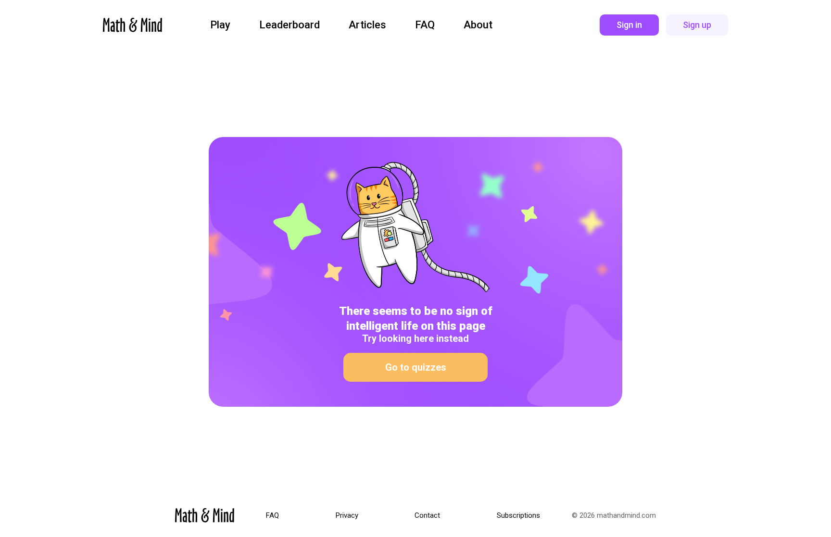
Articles (367, 25)
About (478, 25)
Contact (427, 515)
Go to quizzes (415, 367)
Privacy (347, 515)
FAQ (425, 25)
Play (220, 25)
